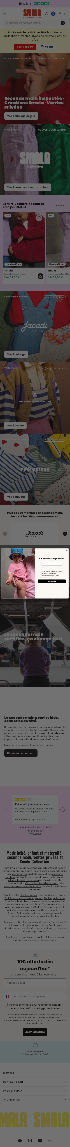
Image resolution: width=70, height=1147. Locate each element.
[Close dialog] (67, 550)
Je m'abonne (51, 581)
